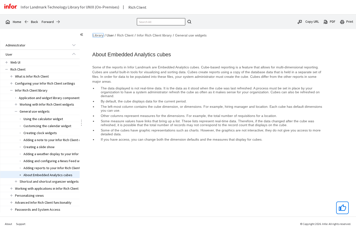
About (8, 224)
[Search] (189, 21)
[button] (34, 45)
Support (20, 224)
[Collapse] (74, 54)
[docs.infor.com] (7, 21)
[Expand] (74, 45)
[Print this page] (342, 21)
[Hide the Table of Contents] (82, 35)
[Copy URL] (299, 21)
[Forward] (58, 21)
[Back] (26, 21)
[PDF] (326, 21)
